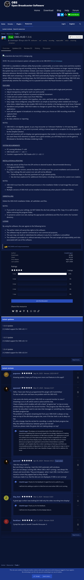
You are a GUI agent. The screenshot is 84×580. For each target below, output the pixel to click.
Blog (59, 10)
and (18, 246)
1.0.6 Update (8, 326)
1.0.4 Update (8, 349)
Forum (76, 10)
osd (40, 40)
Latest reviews (7, 29)
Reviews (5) (28, 48)
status (67, 40)
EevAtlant (17, 520)
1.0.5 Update (8, 337)
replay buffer (59, 40)
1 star (14, 294)
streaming (73, 40)
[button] (14, 24)
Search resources (19, 29)
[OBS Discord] (58, 14)
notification (34, 40)
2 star (14, 289)
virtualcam (12, 43)
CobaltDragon (14, 40)
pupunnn (16, 373)
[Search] (80, 23)
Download (48, 10)
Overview (6, 48)
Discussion (46, 48)
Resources (28, 24)
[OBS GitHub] (65, 14)
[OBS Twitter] (62, 14)
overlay (45, 40)
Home (37, 10)
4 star (14, 279)
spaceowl (16, 388)
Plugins (18, 24)
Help (67, 10)
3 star (14, 284)
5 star (14, 274)
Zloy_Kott (16, 497)
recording (51, 40)
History (37, 48)
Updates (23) (16, 48)
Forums (10, 24)
